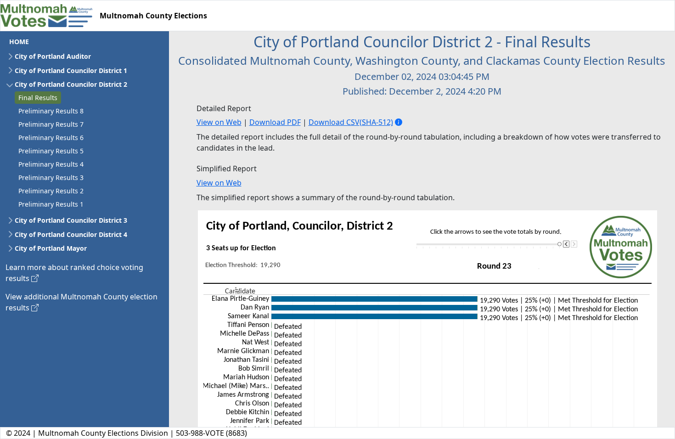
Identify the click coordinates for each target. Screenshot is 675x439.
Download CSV (334, 122)
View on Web (219, 122)
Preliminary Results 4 (51, 164)
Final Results (37, 97)
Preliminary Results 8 (51, 111)
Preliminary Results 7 (51, 124)
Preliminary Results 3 (51, 177)
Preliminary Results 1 (51, 204)
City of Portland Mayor (51, 248)
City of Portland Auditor (53, 56)
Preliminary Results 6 (51, 137)
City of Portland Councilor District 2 (71, 84)
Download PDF (275, 122)
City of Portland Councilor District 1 (71, 70)
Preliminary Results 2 (51, 190)
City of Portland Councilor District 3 (71, 220)
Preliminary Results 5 (51, 150)
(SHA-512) (376, 122)
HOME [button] (19, 41)
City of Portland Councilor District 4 (71, 234)
